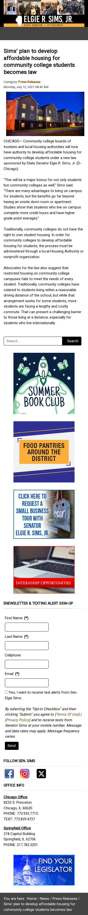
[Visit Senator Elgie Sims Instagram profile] (24, 772)
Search (72, 341)
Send (12, 745)
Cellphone (13, 655)
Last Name (13, 636)
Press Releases (29, 82)
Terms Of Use (67, 714)
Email (9, 674)
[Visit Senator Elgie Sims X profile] (39, 772)
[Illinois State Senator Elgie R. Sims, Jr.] (44, 13)
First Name (13, 618)
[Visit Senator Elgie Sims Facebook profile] (10, 772)
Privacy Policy (17, 720)
